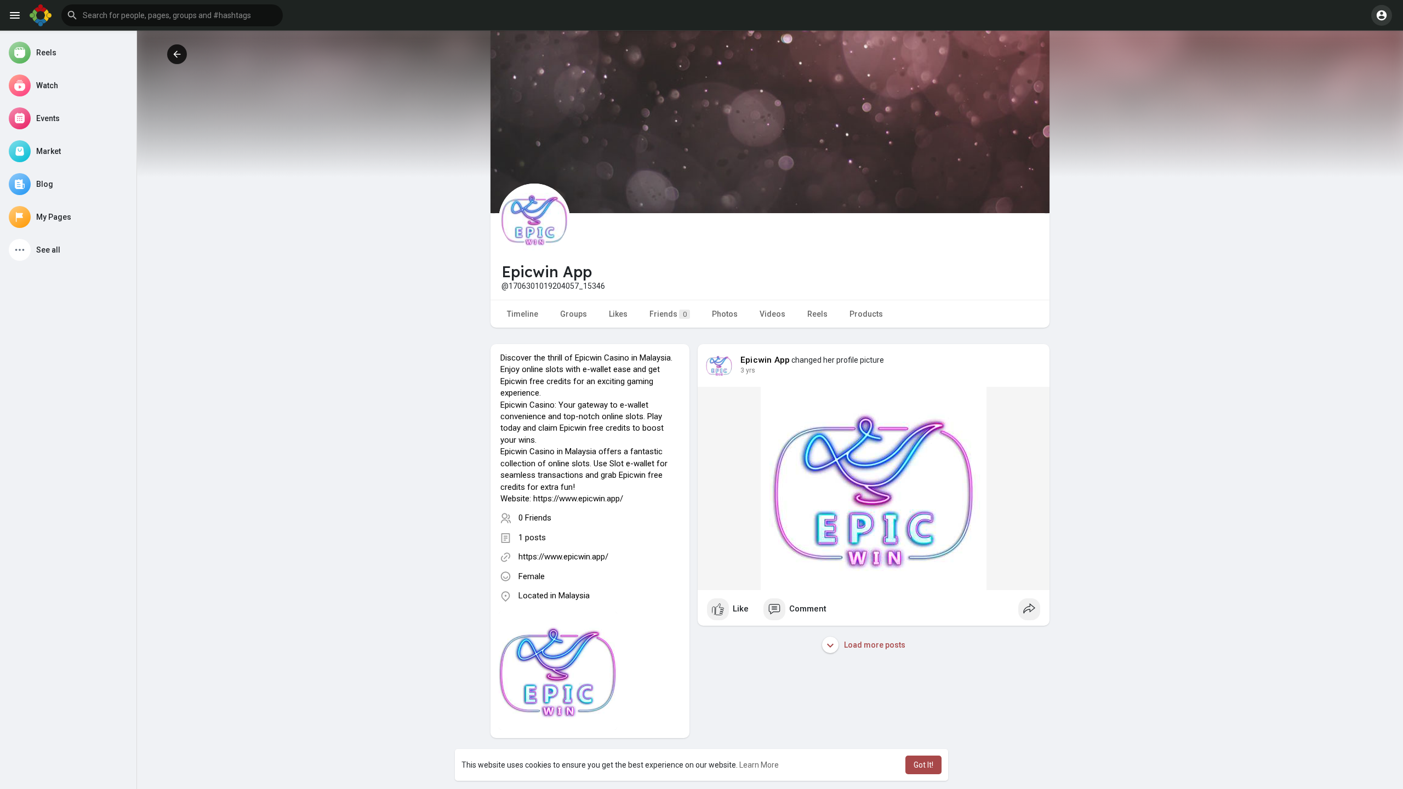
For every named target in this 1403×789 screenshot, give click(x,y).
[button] (172, 15)
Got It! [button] (923, 765)
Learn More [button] (759, 765)
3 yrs (747, 370)
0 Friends (534, 518)
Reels (817, 314)
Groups (573, 314)
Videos (772, 314)
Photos (725, 314)
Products (866, 314)
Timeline (522, 314)
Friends (668, 314)
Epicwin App (765, 360)
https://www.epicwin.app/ (563, 557)
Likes (618, 314)
